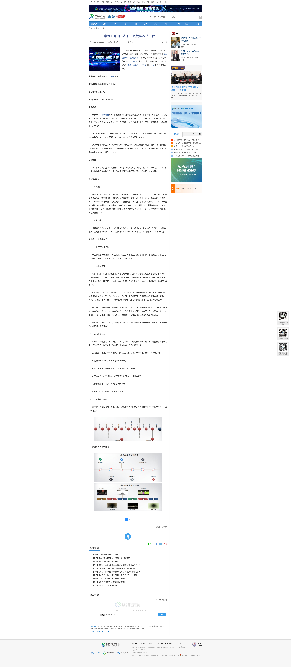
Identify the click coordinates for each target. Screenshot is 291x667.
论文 (138, 2)
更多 (200, 33)
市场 (124, 24)
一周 (199, 134)
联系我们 (134, 643)
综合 (104, 24)
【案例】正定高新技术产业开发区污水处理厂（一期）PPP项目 (114, 575)
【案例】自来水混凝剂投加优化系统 (105, 555)
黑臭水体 (105, 115)
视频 (111, 2)
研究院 (117, 2)
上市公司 (123, 2)
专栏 (102, 2)
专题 (107, 2)
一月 (192, 134)
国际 (166, 24)
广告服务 (179, 643)
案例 (161, 2)
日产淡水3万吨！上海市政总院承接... (187, 156)
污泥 (153, 65)
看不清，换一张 (110, 615)
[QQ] (155, 543)
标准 (143, 2)
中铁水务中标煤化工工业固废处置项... (187, 143)
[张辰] (175, 51)
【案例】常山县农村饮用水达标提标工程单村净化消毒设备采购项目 (116, 572)
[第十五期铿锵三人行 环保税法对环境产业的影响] (186, 71)
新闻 (98, 2)
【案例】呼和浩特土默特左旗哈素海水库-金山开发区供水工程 (114, 568)
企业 (157, 2)
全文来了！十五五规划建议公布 (185, 152)
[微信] (149, 543)
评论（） (131, 42)
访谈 (186, 24)
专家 (147, 2)
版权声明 (170, 643)
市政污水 (131, 65)
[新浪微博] (165, 543)
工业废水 (135, 61)
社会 (155, 24)
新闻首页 (94, 24)
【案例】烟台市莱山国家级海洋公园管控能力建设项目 (111, 558)
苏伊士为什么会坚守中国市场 (184, 146)
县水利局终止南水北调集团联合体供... (187, 140)
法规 (134, 2)
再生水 (143, 65)
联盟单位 (151, 643)
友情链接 (161, 643)
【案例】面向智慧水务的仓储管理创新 (105, 561)
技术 (145, 24)
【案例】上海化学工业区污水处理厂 (105, 585)
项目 (135, 24)
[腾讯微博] (160, 543)
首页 (92, 28)
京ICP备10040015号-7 (172, 655)
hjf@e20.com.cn (142, 652)
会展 (152, 2)
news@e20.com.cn (189, 188)
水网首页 (92, 2)
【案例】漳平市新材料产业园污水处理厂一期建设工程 (111, 578)
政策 (129, 2)
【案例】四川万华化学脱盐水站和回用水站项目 (109, 582)
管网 (137, 65)
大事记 (143, 643)
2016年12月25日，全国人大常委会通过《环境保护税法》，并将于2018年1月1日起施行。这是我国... (186, 95)
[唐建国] (175, 38)
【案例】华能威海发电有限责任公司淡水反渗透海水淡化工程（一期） (117, 565)
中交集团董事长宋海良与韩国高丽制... (187, 149)
